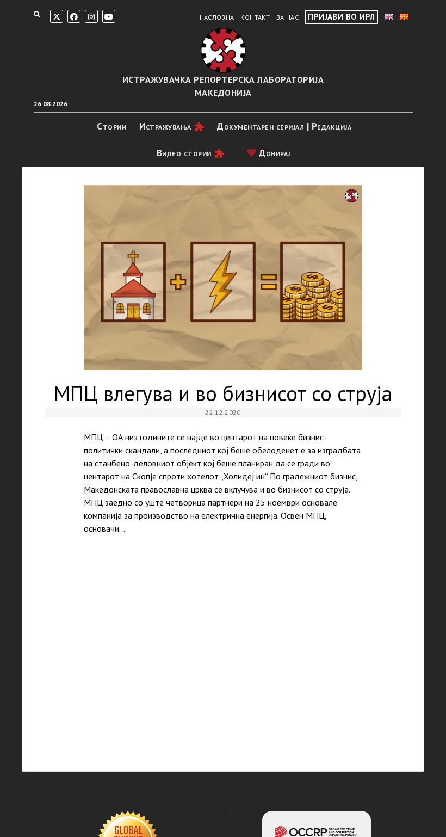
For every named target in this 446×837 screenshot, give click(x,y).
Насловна (217, 17)
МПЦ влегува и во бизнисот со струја (223, 278)
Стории (111, 126)
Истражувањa (165, 126)
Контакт (255, 17)
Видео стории (184, 153)
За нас (287, 17)
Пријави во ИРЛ (341, 16)
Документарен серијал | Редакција (284, 126)
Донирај (273, 153)
